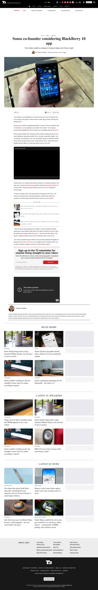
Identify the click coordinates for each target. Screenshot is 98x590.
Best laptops (56, 544)
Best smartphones (58, 550)
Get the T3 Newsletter (36, 10)
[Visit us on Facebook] (57, 2)
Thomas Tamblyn (42, 52)
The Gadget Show (65, 10)
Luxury (55, 6)
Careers (65, 570)
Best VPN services (42, 552)
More (66, 6)
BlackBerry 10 (20, 128)
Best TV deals (74, 550)
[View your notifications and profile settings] (83, 2)
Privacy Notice (18, 267)
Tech (34, 6)
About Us (58, 568)
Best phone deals (74, 544)
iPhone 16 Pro (40, 544)
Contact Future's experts (46, 568)
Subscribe (88, 2)
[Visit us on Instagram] (68, 2)
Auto (60, 6)
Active (39, 6)
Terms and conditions (68, 568)
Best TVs (55, 547)
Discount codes (74, 552)
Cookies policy (44, 570)
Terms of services (33, 266)
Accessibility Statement (30, 568)
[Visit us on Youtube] (65, 2)
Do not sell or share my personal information (49, 573)
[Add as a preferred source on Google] (49, 579)
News (65, 52)
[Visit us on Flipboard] (70, 2)
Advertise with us (56, 570)
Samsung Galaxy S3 (52, 185)
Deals (24, 10)
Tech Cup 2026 (79, 10)
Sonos (16, 119)
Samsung (31, 185)
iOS (58, 183)
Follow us (49, 112)
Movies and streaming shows (44, 550)
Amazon (52, 231)
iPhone (32, 130)
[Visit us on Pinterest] (62, 2)
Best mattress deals (75, 547)
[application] (37, 163)
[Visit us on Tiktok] (73, 2)
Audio (47, 35)
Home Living (47, 6)
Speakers (54, 35)
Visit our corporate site (67, 585)
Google (25, 233)
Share (17, 112)
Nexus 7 (36, 233)
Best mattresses (57, 552)
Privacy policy (34, 570)
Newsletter (57, 112)
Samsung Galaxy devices (43, 547)
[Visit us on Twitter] (60, 2)
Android (50, 198)
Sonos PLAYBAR (28, 242)
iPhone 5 (55, 130)
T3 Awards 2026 (51, 10)
